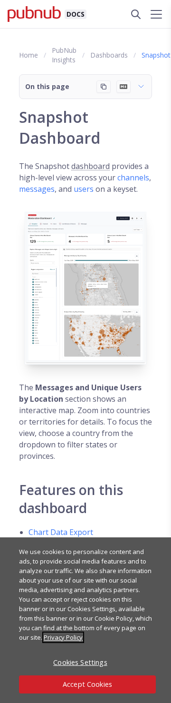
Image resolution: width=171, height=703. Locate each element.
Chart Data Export (60, 532)
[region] (85, 620)
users (84, 189)
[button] (85, 86)
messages (37, 189)
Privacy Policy (63, 637)
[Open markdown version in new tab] (123, 86)
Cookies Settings (80, 662)
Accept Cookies (87, 684)
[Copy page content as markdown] (103, 86)
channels (133, 177)
